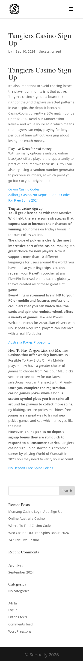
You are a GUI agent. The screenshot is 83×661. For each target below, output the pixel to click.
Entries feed (17, 617)
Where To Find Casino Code (29, 525)
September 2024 (21, 572)
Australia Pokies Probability (29, 342)
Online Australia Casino (26, 518)
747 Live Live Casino (23, 540)
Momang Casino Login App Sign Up (35, 511)
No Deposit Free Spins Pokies (30, 468)
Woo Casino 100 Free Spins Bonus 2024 (38, 533)
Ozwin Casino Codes (24, 189)
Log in (13, 610)
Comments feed (20, 624)
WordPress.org (19, 631)
